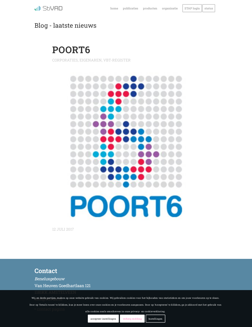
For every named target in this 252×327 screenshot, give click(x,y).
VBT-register (117, 60)
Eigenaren (91, 60)
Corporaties (65, 60)
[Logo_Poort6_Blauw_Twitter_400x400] (126, 146)
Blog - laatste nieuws (65, 25)
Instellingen (156, 318)
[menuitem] (114, 8)
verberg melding (132, 318)
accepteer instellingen (103, 318)
